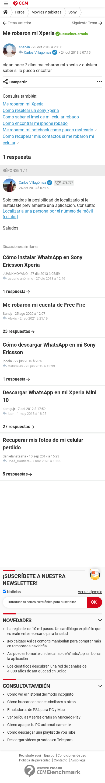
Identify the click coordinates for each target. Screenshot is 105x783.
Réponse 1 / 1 (15, 170)
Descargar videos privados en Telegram (39, 740)
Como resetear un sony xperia (31, 110)
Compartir (18, 82)
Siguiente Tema (84, 23)
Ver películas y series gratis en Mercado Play (43, 717)
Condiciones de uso (72, 755)
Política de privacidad (35, 760)
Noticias (13, 592)
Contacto (60, 760)
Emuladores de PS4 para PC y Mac (36, 709)
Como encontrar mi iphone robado (35, 123)
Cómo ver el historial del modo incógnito (40, 694)
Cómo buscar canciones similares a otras (41, 702)
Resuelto (67, 34)
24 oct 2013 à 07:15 (75, 52)
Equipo (49, 755)
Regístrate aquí (30, 755)
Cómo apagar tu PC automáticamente (39, 725)
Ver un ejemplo (90, 592)
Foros (19, 12)
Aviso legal (78, 760)
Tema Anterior (19, 23)
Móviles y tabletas (46, 12)
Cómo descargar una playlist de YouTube (41, 732)
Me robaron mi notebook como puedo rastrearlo (48, 129)
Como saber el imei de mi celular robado (41, 116)
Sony (72, 12)
